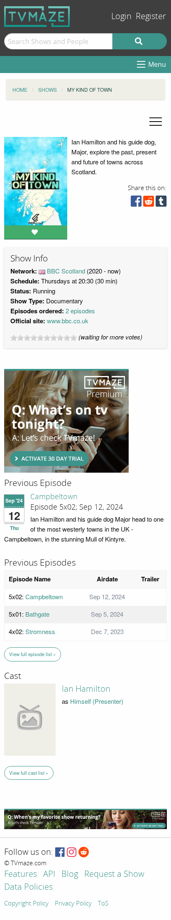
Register (151, 16)
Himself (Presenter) (96, 701)
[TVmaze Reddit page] (83, 852)
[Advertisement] (66, 421)
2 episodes (80, 310)
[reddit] (148, 203)
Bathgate (37, 614)
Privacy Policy (73, 903)
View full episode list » (32, 654)
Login (121, 16)
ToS (103, 903)
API (49, 874)
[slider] (43, 337)
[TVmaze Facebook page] (60, 852)
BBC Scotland (66, 270)
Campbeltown (54, 496)
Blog (69, 874)
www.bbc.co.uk (67, 320)
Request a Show (114, 874)
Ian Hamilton (86, 689)
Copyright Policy (26, 903)
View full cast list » (28, 772)
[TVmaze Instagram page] (71, 852)
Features (20, 874)
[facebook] (136, 203)
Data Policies (28, 887)
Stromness (40, 631)
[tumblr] (161, 203)
